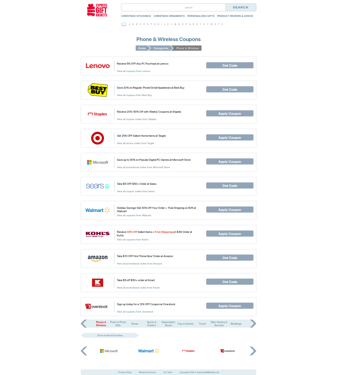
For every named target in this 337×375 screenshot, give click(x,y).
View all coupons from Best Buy (134, 95)
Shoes (134, 323)
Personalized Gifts (200, 16)
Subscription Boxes (168, 323)
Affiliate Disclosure (147, 372)
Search (240, 7)
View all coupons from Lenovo (133, 71)
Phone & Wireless (101, 323)
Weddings (236, 323)
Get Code (229, 65)
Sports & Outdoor (151, 323)
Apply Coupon (229, 113)
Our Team (168, 372)
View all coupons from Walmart (134, 215)
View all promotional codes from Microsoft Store (143, 167)
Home (142, 48)
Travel (202, 323)
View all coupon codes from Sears (136, 191)
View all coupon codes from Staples (136, 119)
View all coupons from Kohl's (133, 239)
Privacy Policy (124, 372)
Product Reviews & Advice (235, 16)
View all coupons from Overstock (135, 311)
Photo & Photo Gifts (118, 323)
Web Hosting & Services (219, 323)
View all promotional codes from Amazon (139, 263)
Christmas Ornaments (169, 16)
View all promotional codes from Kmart (138, 287)
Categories (161, 48)
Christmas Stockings (136, 16)
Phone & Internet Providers (110, 335)
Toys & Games (185, 323)
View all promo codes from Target (135, 143)
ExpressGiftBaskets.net (208, 372)
